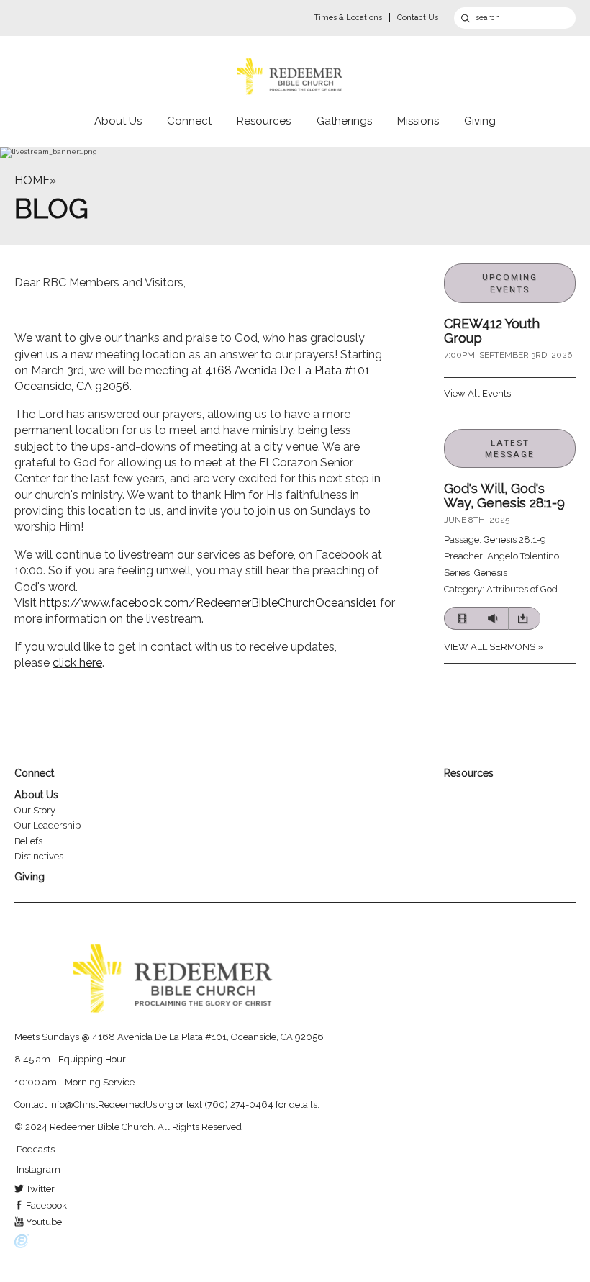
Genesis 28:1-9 (515, 539)
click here (77, 662)
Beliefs (28, 841)
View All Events (477, 393)
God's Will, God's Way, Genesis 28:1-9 (504, 495)
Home (32, 180)
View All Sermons (489, 646)
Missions (418, 120)
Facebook (45, 1205)
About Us (118, 120)
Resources (264, 120)
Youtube (43, 1222)
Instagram (37, 1169)
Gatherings (344, 120)
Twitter (39, 1188)
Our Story (34, 810)
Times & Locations (348, 17)
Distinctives (38, 856)
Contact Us (417, 17)
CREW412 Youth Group (492, 331)
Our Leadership (47, 825)
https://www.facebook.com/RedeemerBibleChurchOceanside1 (208, 603)
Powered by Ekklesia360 (22, 1242)
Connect (189, 120)
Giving (480, 120)
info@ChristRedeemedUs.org (111, 1104)
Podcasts (34, 1149)
